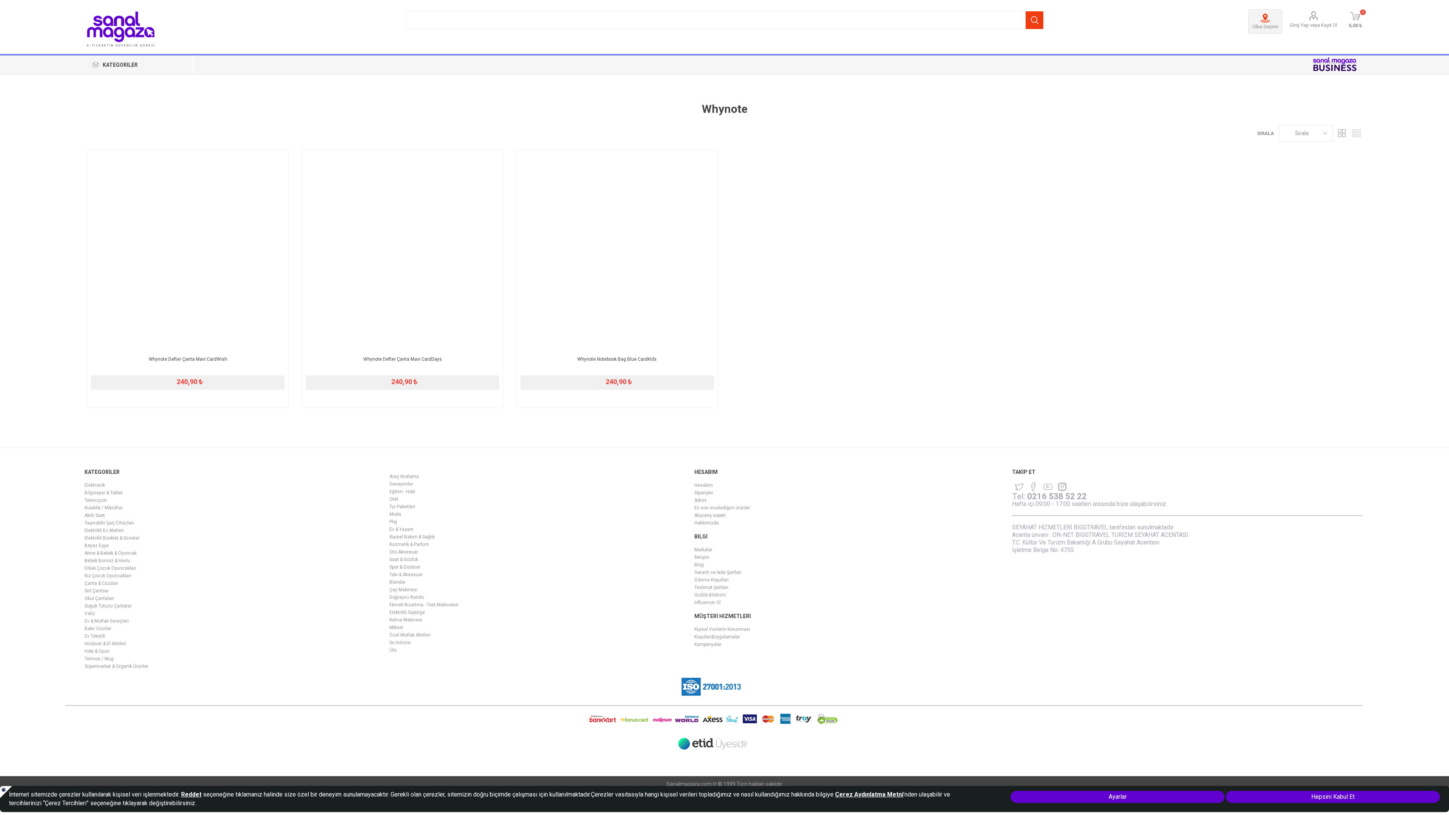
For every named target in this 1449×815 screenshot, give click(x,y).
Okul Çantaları (99, 598)
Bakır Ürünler (98, 628)
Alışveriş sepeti (710, 515)
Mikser (396, 627)
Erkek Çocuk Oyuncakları (110, 568)
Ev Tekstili (95, 636)
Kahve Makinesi (405, 620)
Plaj (393, 521)
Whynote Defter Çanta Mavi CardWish (188, 359)
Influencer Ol (707, 602)
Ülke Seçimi (1265, 26)
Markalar (703, 549)
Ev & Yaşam (401, 529)
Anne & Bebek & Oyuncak (111, 553)
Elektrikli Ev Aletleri (104, 530)
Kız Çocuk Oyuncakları (108, 575)
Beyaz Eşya (97, 545)
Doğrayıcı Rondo (406, 597)
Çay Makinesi (403, 589)
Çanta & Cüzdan (101, 583)
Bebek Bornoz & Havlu (107, 560)
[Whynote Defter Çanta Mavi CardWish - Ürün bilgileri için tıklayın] (187, 250)
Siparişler (703, 492)
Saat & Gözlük (403, 559)
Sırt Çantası (97, 591)
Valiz (90, 613)
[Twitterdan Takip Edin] (1019, 487)
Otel (393, 499)
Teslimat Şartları (711, 587)
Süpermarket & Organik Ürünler (116, 666)
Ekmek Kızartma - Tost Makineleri (423, 604)
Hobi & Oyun (97, 651)
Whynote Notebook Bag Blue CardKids (617, 359)
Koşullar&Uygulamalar (717, 637)
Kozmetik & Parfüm (409, 544)
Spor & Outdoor (404, 567)
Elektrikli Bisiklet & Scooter (112, 538)
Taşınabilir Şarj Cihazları (109, 523)
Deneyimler (401, 484)
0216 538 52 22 (1057, 496)
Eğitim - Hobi (402, 491)
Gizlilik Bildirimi (710, 595)
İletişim (701, 557)
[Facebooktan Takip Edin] (1034, 487)
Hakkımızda (706, 523)
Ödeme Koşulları (711, 580)
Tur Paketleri (402, 506)
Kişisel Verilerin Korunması (722, 629)
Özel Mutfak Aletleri (410, 635)
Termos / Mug (99, 658)
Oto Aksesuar (403, 552)
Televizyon (96, 500)
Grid (1342, 133)
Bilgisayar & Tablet (104, 492)
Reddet (191, 794)
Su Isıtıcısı (400, 642)
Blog (699, 564)
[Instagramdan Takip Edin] (1048, 487)
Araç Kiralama (404, 476)
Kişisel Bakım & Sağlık (412, 537)
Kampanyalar (707, 644)
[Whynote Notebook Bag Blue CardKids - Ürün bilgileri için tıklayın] (617, 250)
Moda (395, 514)
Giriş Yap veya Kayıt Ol (1313, 25)
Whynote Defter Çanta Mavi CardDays (402, 359)
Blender (397, 582)
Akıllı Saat (95, 515)
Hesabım (703, 485)
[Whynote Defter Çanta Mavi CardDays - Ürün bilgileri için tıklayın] (402, 250)
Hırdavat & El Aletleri (105, 643)
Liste (1356, 133)
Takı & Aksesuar (406, 574)
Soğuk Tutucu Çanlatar (108, 606)
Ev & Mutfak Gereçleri (107, 621)
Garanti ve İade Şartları (717, 572)
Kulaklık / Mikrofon (104, 508)
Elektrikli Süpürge (407, 612)
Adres (700, 500)
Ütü (393, 650)
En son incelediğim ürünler (722, 508)
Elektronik (95, 485)
